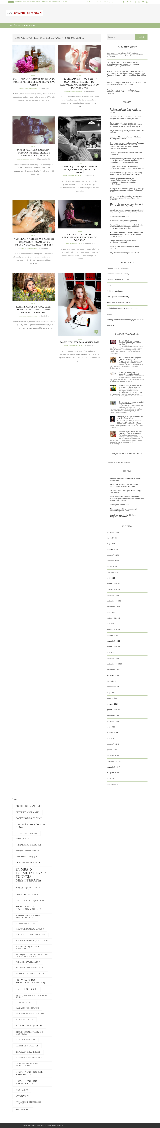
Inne (16, 2)
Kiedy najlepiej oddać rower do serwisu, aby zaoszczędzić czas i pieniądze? (46, 2)
